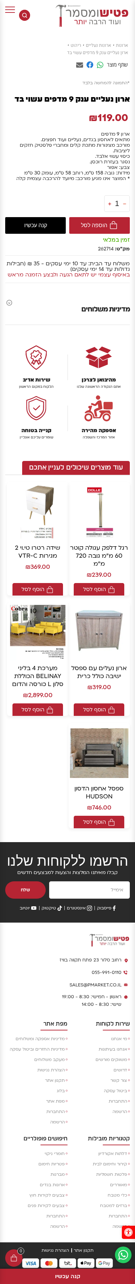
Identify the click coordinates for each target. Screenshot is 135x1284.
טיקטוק (49, 908)
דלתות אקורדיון (112, 1153)
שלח (25, 890)
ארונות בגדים (52, 1185)
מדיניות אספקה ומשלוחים (40, 1039)
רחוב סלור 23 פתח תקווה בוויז (91, 960)
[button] (128, 1232)
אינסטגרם (76, 908)
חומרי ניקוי (55, 1153)
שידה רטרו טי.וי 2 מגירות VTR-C (37, 552)
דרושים (120, 1070)
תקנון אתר (55, 1080)
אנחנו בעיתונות (113, 1049)
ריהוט (76, 45)
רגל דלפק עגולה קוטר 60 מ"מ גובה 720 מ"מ (99, 556)
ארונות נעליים (98, 45)
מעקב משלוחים (49, 1059)
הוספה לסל (94, 225)
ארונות (122, 45)
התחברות (118, 1101)
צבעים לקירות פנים (46, 1205)
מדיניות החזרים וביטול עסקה (37, 1049)
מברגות (58, 1174)
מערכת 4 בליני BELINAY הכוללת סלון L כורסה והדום (37, 676)
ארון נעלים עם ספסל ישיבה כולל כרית (99, 672)
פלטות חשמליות (111, 1174)
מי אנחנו (119, 1039)
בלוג (61, 1091)
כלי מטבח (117, 1195)
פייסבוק (104, 908)
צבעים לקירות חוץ (47, 1195)
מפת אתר (55, 1101)
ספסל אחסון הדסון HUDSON (99, 793)
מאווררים (118, 1185)
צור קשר (118, 1080)
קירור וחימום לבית (110, 1164)
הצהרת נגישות (51, 1070)
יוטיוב (25, 908)
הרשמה (119, 1111)
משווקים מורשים (111, 1059)
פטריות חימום (51, 1164)
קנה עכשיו (35, 225)
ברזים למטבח (113, 1205)
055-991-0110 (107, 972)
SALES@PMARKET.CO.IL (96, 985)
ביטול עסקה (115, 1091)
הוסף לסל (94, 589)
